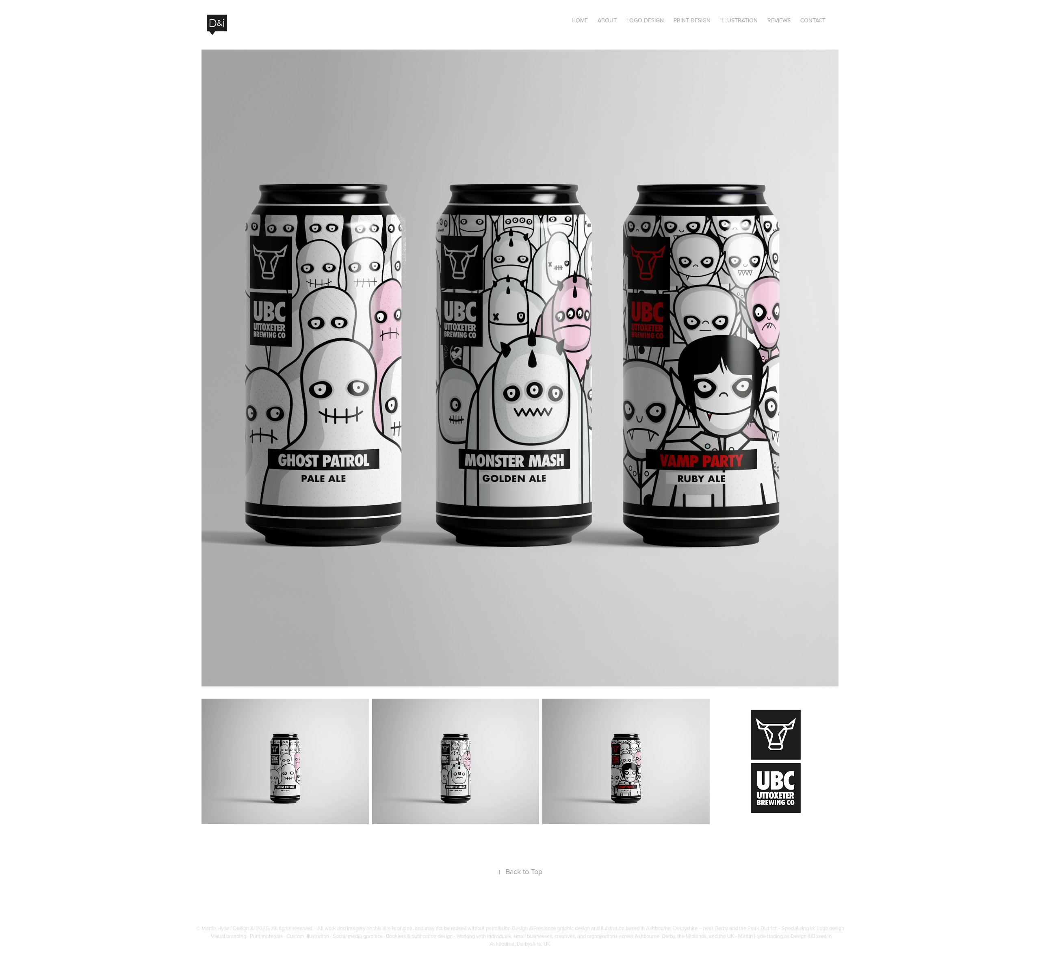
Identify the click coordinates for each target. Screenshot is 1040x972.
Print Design (692, 20)
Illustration (739, 20)
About (607, 20)
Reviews (779, 20)
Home (580, 20)
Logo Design (645, 20)
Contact (813, 20)
